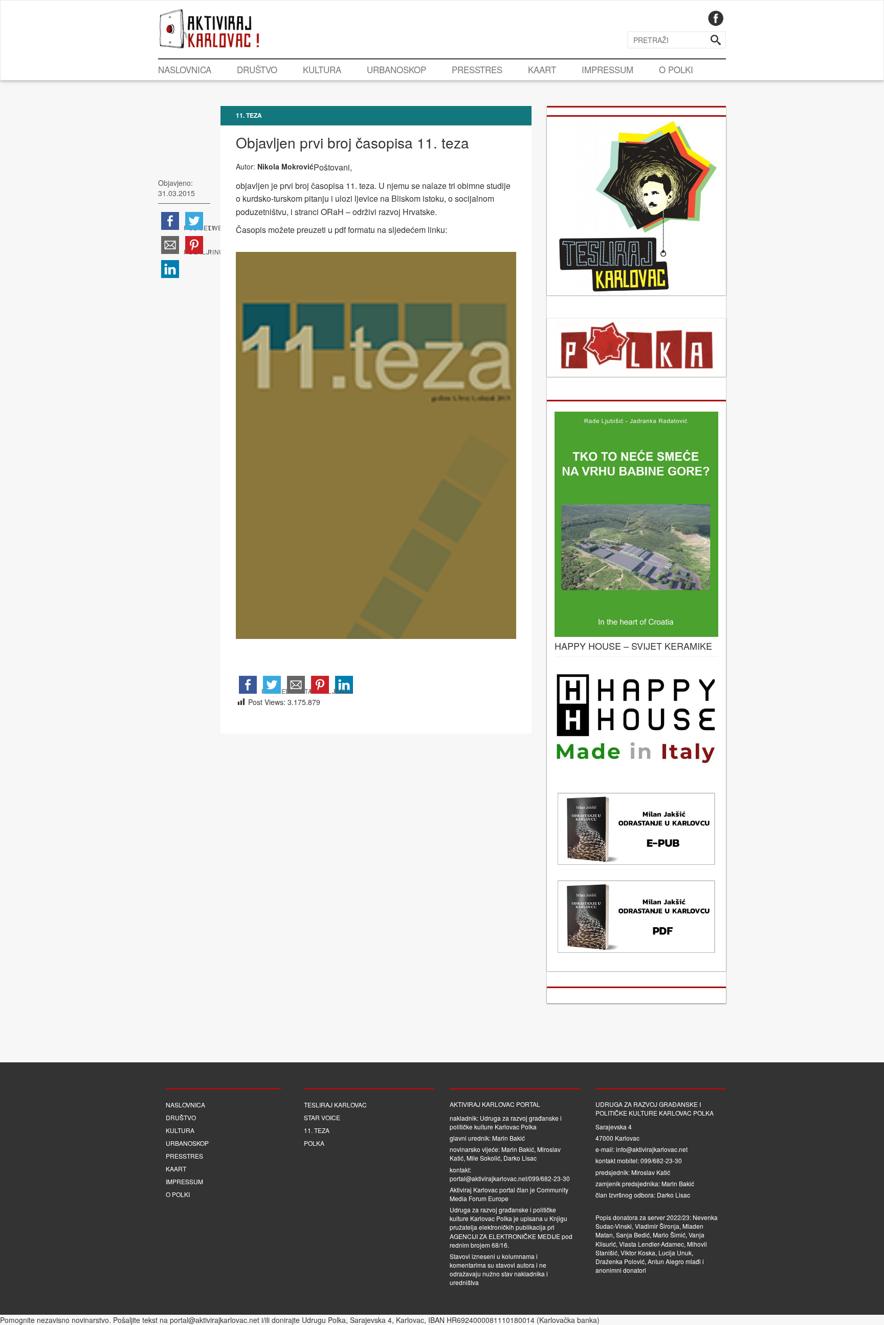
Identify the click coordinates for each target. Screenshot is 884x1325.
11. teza (249, 115)
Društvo (257, 69)
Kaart (542, 69)
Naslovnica (184, 69)
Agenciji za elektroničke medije (505, 1236)
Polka (314, 1143)
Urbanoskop (396, 69)
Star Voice (322, 1117)
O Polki (676, 69)
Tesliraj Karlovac (335, 1104)
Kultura (322, 69)
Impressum (607, 69)
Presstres (477, 69)
